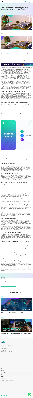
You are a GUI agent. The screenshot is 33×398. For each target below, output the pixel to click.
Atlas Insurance (3, 359)
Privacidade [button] (3, 384)
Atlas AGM (3, 357)
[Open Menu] (2, 1)
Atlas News (3, 376)
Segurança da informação (5, 386)
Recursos (2, 378)
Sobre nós (3, 366)
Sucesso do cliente (4, 362)
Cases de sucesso (4, 364)
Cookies (2, 387)
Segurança (3, 360)
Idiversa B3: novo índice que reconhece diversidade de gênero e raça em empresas (16, 334)
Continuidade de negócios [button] (5, 391)
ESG (2, 296)
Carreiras (2, 368)
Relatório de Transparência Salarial (7, 380)
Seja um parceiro (4, 372)
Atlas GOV (3, 355)
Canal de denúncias (4, 382)
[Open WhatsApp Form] (29, 394)
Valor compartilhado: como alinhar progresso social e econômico (14, 313)
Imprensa (2, 370)
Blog (2, 374)
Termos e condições (4, 389)
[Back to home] (28, 2)
